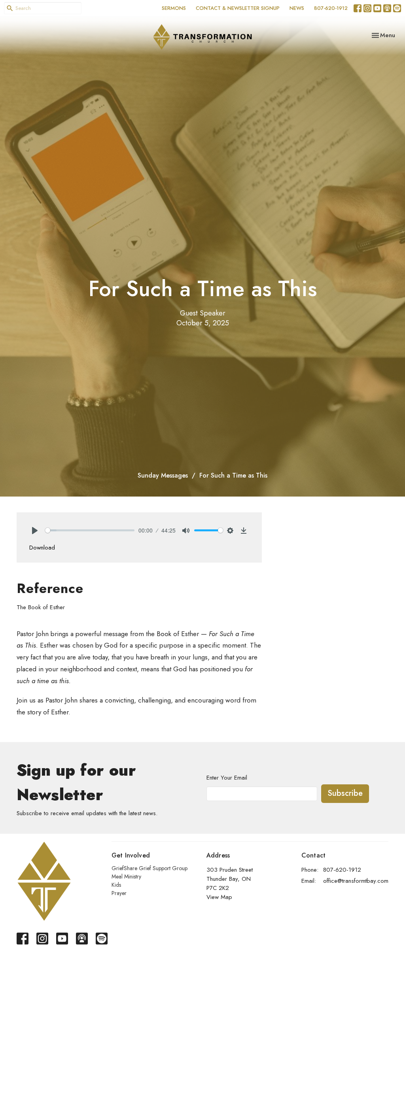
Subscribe (345, 793)
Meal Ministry (126, 876)
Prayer (119, 893)
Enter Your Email (226, 777)
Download (42, 547)
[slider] (89, 530)
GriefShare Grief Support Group (149, 868)
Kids (116, 885)
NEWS (297, 8)
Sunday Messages (163, 475)
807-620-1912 (331, 8)
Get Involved (131, 855)
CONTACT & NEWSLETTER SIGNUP (238, 8)
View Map (219, 897)
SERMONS (174, 8)
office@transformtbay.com (355, 880)
